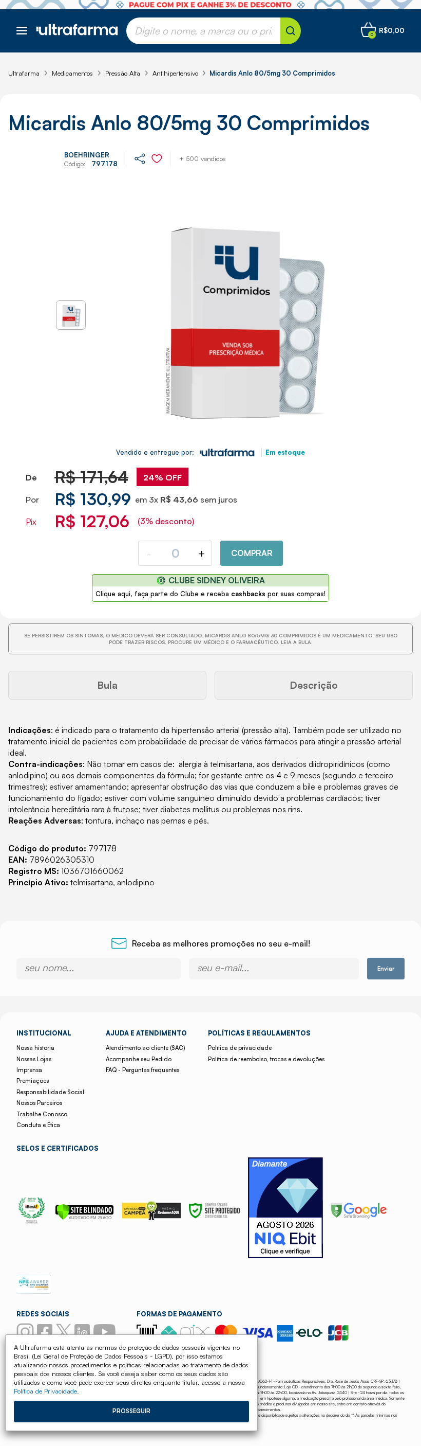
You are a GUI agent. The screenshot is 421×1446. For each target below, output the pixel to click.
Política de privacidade (240, 1047)
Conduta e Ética (38, 1125)
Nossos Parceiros (39, 1102)
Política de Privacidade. (46, 1391)
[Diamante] (285, 1209)
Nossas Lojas (33, 1059)
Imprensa (29, 1070)
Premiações (32, 1080)
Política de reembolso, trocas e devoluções (266, 1059)
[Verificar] (84, 1217)
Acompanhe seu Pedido (138, 1059)
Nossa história (35, 1047)
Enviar (385, 968)
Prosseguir (131, 1411)
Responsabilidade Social (50, 1092)
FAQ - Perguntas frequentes (142, 1070)
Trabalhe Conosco (41, 1114)
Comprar (252, 553)
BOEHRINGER (86, 155)
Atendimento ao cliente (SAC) (145, 1047)
